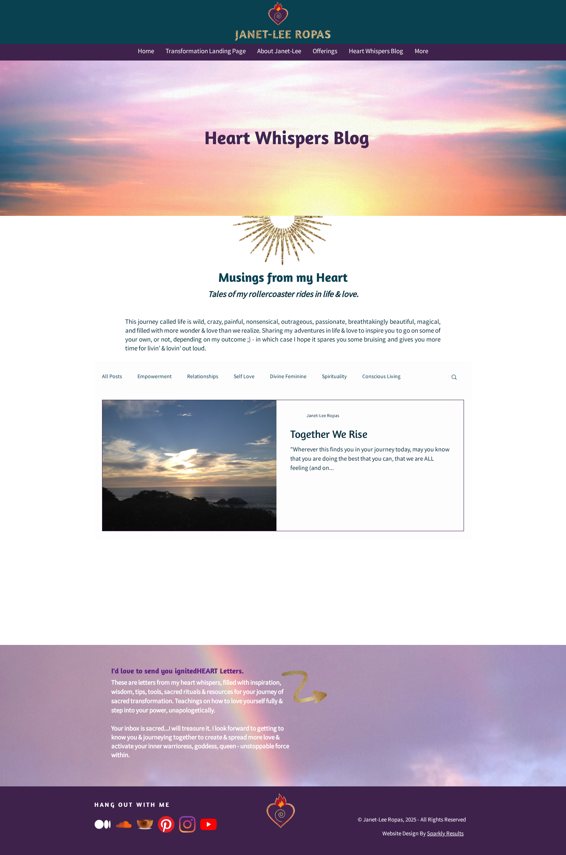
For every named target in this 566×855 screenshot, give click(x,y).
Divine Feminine (288, 377)
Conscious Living (381, 377)
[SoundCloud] (124, 824)
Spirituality (334, 377)
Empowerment (154, 377)
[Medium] (102, 824)
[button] (454, 378)
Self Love (244, 377)
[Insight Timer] (145, 824)
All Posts (112, 377)
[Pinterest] (166, 824)
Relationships (202, 377)
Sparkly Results (445, 834)
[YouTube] (208, 824)
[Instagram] (187, 824)
